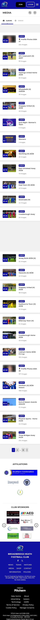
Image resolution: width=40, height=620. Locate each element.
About (26, 596)
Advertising (15, 599)
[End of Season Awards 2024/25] (9, 402)
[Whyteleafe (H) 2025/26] (9, 89)
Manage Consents (27, 608)
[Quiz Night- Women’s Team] (9, 122)
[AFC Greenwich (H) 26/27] (9, 56)
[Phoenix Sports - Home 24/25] (9, 418)
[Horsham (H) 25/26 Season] (9, 385)
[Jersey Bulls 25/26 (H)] (9, 258)
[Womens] (9, 139)
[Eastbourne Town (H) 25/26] (9, 304)
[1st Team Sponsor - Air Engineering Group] (27, 514)
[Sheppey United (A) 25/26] (9, 106)
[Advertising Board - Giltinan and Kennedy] (13, 529)
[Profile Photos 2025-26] (9, 368)
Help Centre (16, 596)
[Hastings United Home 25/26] (9, 72)
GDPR (26, 602)
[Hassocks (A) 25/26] (9, 273)
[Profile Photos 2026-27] (9, 39)
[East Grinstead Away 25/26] (9, 168)
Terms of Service (13, 605)
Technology (16, 602)
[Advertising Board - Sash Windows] (27, 521)
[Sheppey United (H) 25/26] (9, 287)
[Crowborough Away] (9, 214)
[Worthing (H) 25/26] (9, 153)
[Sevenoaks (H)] (9, 199)
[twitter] (22, 561)
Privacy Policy (28, 605)
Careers (26, 599)
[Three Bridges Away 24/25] (9, 435)
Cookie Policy (11, 608)
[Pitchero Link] (20, 591)
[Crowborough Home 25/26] (9, 335)
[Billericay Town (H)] (9, 320)
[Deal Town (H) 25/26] (9, 185)
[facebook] (18, 561)
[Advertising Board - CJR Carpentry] (13, 521)
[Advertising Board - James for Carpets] (27, 529)
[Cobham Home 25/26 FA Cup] (9, 352)
